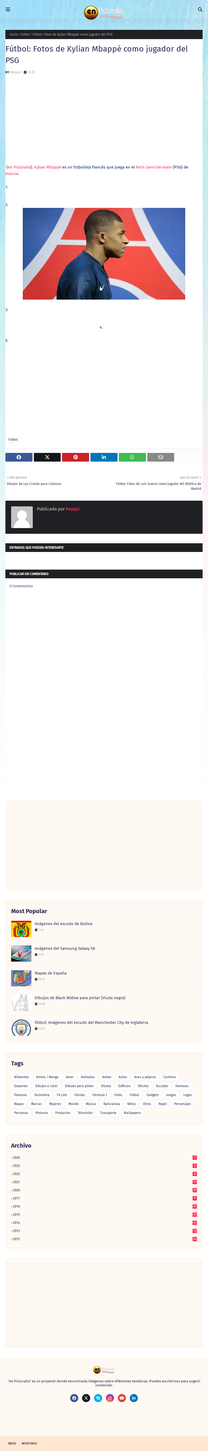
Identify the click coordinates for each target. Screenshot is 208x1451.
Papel (162, 1104)
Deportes (21, 1086)
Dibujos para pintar (79, 1086)
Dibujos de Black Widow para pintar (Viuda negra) (80, 997)
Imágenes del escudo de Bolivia (63, 923)
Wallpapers (132, 1113)
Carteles (169, 1077)
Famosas (182, 1086)
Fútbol (25, 34)
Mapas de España (51, 973)
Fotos (118, 1095)
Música (91, 1104)
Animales (88, 1077)
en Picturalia (19, 167)
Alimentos (21, 1077)
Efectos (143, 1086)
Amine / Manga (47, 1077)
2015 (104, 1214)
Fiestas (79, 1095)
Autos (123, 1077)
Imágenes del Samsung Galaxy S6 (65, 948)
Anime (106, 1077)
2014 (104, 1223)
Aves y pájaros (145, 1077)
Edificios (124, 1086)
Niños (131, 1104)
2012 (104, 1239)
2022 (104, 1174)
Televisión (85, 1113)
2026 (104, 1157)
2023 (104, 1166)
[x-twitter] (86, 1398)
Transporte (108, 1113)
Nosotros (29, 1443)
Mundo (74, 1104)
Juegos (171, 1095)
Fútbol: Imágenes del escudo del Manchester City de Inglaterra (91, 1022)
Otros (147, 1104)
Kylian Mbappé (47, 167)
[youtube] (122, 1398)
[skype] (98, 1398)
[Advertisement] (104, 122)
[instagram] (110, 1398)
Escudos (162, 1086)
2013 (104, 1231)
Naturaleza (111, 1104)
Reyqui (15, 72)
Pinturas (41, 1113)
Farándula (42, 1095)
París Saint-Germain (154, 167)
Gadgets (153, 1095)
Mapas (19, 1104)
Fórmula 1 (99, 1095)
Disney (106, 1086)
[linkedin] (134, 1398)
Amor (70, 1077)
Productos (62, 1113)
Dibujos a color (46, 1086)
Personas (21, 1113)
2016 (104, 1206)
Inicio (13, 34)
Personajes (182, 1104)
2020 (104, 1190)
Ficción (62, 1095)
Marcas (36, 1104)
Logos (187, 1095)
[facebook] (74, 1398)
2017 (104, 1198)
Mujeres (55, 1104)
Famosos (20, 1095)
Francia (11, 173)
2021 (104, 1182)
